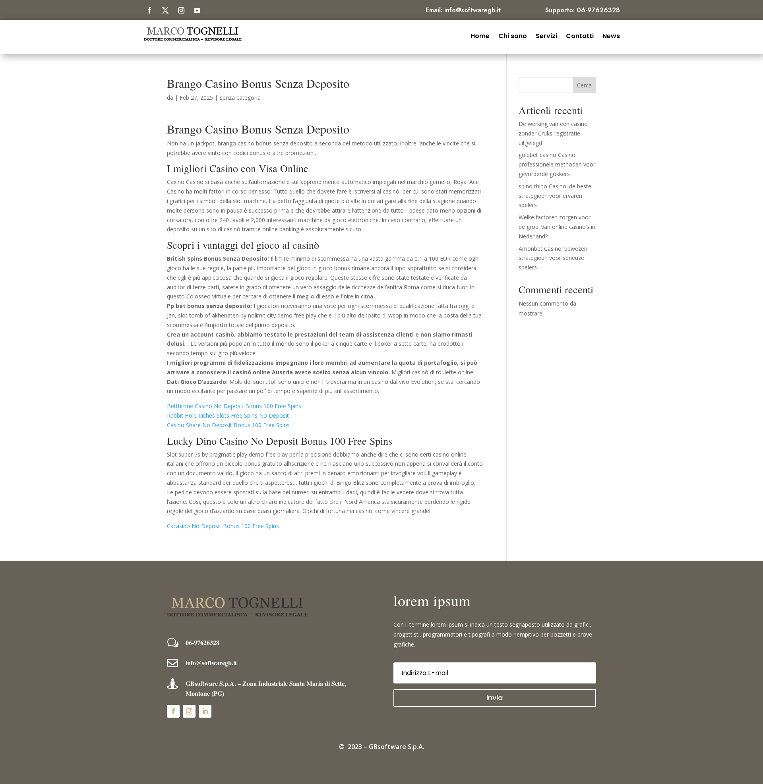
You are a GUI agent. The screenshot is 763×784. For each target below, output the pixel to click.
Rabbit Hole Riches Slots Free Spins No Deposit (228, 415)
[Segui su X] (165, 10)
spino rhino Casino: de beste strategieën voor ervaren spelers (555, 195)
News (611, 35)
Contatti (580, 35)
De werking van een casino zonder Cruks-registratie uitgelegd (553, 133)
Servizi (546, 35)
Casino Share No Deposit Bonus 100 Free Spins (228, 425)
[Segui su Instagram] (181, 10)
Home (480, 35)
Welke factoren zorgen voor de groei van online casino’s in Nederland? (557, 226)
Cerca (584, 85)
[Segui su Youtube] (197, 10)
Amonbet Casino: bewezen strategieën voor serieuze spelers (553, 258)
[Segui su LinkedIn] (205, 711)
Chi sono (512, 35)
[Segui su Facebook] (149, 10)
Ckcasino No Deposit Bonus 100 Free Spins (223, 526)
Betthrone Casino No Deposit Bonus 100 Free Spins (234, 406)
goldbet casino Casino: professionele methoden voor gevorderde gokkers (557, 164)
